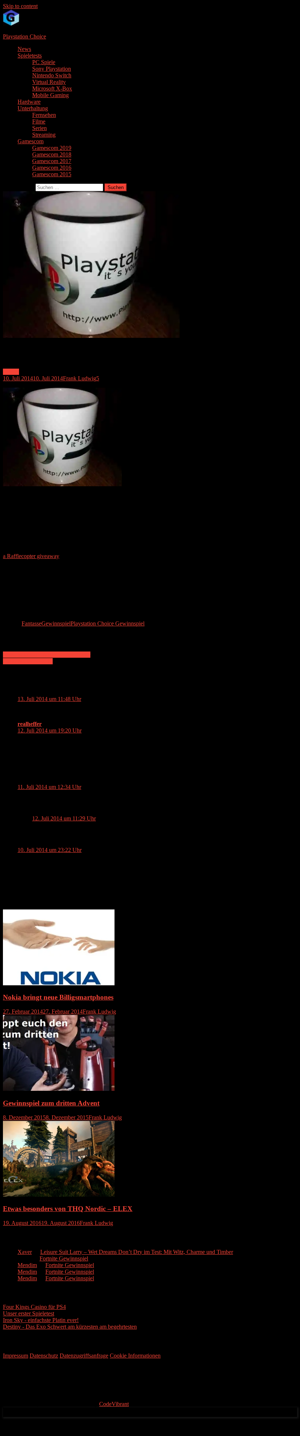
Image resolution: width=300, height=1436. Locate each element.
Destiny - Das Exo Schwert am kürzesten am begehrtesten (70, 1327)
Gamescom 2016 (51, 168)
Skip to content (20, 6)
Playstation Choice (24, 36)
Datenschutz (44, 1355)
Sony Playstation (51, 69)
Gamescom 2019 (51, 148)
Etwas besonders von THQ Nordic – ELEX (67, 1208)
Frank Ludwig (79, 378)
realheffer (30, 724)
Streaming (44, 135)
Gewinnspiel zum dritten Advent (51, 1103)
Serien (39, 128)
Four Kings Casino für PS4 (34, 1307)
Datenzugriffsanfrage (84, 1355)
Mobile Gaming (50, 95)
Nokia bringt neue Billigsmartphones (58, 997)
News (24, 49)
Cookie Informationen (135, 1355)
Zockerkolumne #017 (28, 661)
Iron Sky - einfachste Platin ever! (41, 1320)
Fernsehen (44, 115)
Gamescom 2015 (51, 174)
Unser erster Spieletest (28, 1313)
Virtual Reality (49, 82)
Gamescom (31, 141)
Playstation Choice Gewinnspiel (108, 623)
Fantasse (31, 623)
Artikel (11, 372)
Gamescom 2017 (51, 161)
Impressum (15, 1355)
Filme (38, 121)
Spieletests (30, 55)
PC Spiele (43, 62)
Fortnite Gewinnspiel (64, 1258)
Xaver (25, 1252)
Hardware (29, 102)
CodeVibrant (114, 1404)
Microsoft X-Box (52, 88)
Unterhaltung (33, 108)
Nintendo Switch (51, 75)
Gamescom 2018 (51, 154)
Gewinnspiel (56, 623)
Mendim (27, 1265)
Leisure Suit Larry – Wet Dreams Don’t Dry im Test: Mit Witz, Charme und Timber (136, 1252)
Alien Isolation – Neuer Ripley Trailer (46, 654)
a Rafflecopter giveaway (31, 556)
